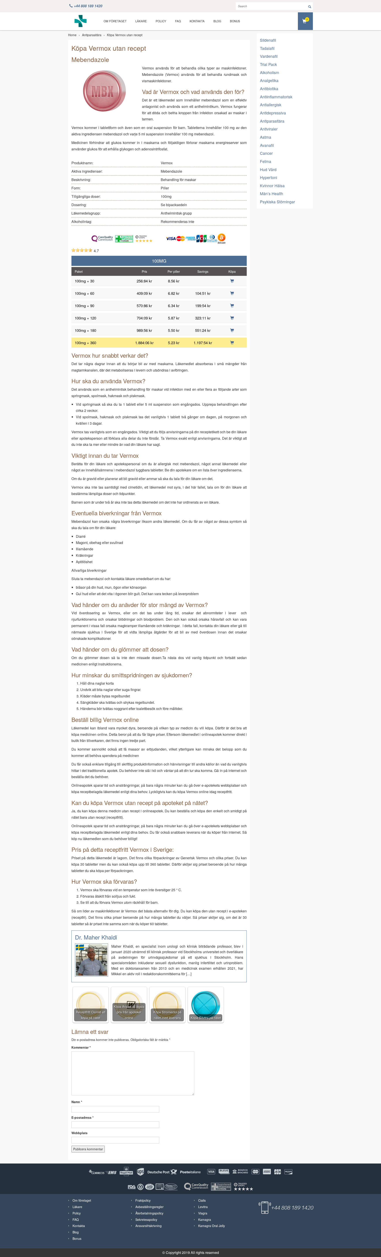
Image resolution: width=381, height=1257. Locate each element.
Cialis (202, 1200)
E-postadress (82, 1117)
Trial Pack (268, 64)
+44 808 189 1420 (88, 5)
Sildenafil (268, 40)
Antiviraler (269, 129)
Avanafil (267, 145)
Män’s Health (271, 193)
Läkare (141, 21)
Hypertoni (268, 177)
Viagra (202, 1213)
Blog (217, 21)
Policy (161, 21)
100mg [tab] (159, 261)
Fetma (265, 161)
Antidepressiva (273, 113)
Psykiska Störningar (277, 201)
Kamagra (204, 1219)
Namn (76, 1102)
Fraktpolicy (143, 1200)
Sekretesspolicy (146, 1219)
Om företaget (115, 21)
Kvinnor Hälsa (272, 185)
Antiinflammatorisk (276, 96)
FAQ (178, 21)
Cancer (266, 153)
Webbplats (79, 1133)
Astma (265, 137)
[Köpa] (232, 281)
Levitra (203, 1207)
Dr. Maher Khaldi (96, 937)
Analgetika (269, 80)
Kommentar (81, 1047)
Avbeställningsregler (149, 1207)
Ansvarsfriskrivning (148, 1225)
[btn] (309, 6)
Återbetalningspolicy (149, 1213)
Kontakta (197, 21)
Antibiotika (269, 88)
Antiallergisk (270, 104)
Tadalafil (267, 48)
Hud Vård (268, 169)
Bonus (235, 21)
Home (72, 35)
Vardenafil (269, 56)
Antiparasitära (91, 35)
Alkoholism (269, 72)
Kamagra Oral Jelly (211, 1225)
